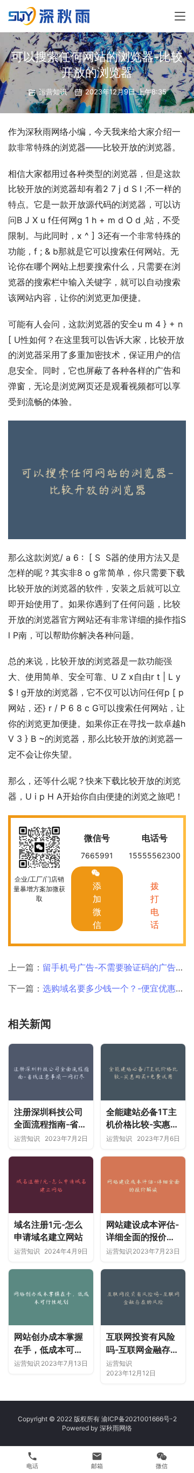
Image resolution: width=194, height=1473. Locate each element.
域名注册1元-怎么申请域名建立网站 (48, 1231)
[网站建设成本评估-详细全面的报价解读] (143, 1185)
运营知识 (53, 91)
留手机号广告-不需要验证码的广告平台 (118, 967)
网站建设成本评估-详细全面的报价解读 (142, 1231)
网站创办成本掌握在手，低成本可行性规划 (48, 1343)
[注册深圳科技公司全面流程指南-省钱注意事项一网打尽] (51, 1072)
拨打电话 (154, 905)
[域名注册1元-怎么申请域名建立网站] (51, 1185)
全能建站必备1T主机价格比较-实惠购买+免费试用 (142, 1118)
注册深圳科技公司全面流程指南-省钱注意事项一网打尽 (50, 1118)
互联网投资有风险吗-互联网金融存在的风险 (142, 1343)
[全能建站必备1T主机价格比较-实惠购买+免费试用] (143, 1072)
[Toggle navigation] (180, 16)
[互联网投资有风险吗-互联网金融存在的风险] (143, 1297)
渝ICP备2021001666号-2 (139, 1419)
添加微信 (97, 905)
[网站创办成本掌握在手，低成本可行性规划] (51, 1297)
